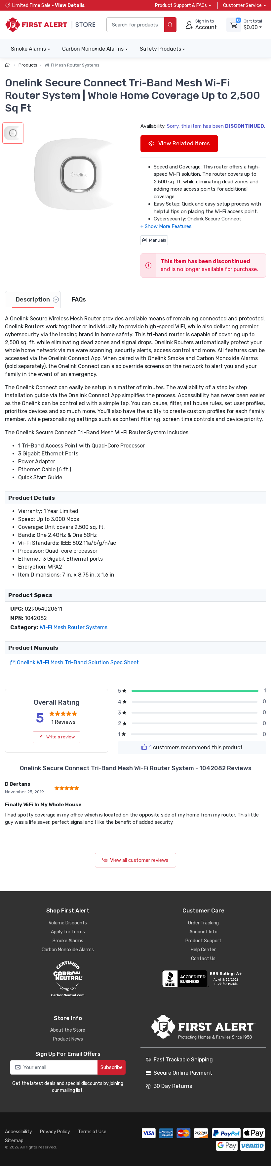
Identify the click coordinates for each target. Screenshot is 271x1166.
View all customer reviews (139, 860)
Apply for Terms (68, 932)
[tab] (33, 299)
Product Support (203, 941)
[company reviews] (203, 978)
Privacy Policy (55, 1132)
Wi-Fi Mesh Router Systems (72, 65)
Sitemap (14, 1140)
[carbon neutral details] (68, 978)
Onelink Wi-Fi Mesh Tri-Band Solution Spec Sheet (78, 662)
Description (33, 299)
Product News (68, 1039)
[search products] (170, 24)
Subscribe (111, 1067)
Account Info (203, 932)
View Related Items (183, 143)
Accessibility (18, 1132)
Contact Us (203, 958)
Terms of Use (92, 1132)
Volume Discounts (68, 923)
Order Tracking (203, 923)
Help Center (203, 950)
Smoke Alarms (28, 49)
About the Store (67, 1030)
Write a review (60, 736)
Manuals (157, 240)
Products (28, 65)
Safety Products (160, 49)
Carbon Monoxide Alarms (93, 49)
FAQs (79, 299)
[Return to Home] (8, 65)
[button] (79, 174)
